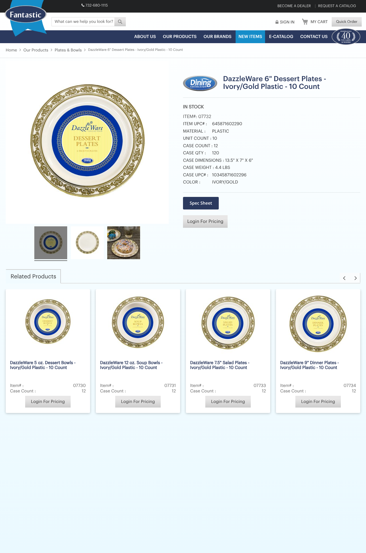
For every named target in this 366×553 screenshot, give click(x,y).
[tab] (33, 276)
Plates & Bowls (68, 50)
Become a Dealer (294, 6)
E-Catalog (281, 37)
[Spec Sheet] (201, 203)
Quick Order (346, 22)
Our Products (179, 37)
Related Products (33, 277)
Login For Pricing (205, 221)
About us (145, 37)
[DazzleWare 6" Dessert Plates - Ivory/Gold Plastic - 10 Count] (50, 243)
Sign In (287, 22)
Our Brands (218, 37)
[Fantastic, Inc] (25, 18)
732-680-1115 (96, 5)
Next (355, 278)
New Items (250, 37)
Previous (345, 278)
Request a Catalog (337, 6)
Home (11, 50)
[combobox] (88, 21)
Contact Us (314, 37)
